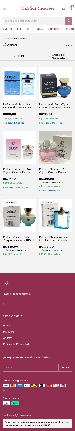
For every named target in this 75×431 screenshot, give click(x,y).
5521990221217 (12, 316)
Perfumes (23, 29)
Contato (7, 337)
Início (6, 38)
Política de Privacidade (16, 344)
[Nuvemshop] (17, 416)
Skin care (54, 29)
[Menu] (4, 8)
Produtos (8, 331)
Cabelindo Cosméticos (37, 8)
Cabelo (7, 29)
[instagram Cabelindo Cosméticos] (4, 304)
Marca (38, 29)
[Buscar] (68, 21)
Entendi (47, 425)
